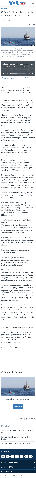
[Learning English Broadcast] (22, 475)
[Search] (31, 475)
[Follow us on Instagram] (17, 456)
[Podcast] (26, 456)
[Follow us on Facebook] (3, 456)
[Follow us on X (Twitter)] (8, 456)
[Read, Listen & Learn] (5, 475)
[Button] (31, 24)
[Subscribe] (31, 456)
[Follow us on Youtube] (12, 456)
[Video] (14, 475)
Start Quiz (18, 407)
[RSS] (22, 456)
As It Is (4, 9)
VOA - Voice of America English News (18, 67)
